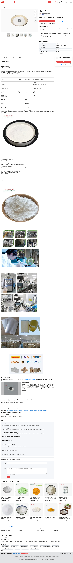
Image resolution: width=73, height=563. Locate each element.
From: (5, 463)
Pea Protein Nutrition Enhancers (55, 541)
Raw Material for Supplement (42, 410)
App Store (3, 553)
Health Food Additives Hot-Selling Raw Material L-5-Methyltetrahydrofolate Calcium (50, 498)
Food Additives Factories (14, 546)
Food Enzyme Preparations (19, 541)
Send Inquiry (47, 21)
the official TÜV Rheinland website (29, 379)
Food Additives (30, 410)
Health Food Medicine (55, 546)
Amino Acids (56, 528)
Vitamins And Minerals (39, 528)
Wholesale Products (36, 556)
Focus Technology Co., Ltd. (29, 559)
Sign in (71, 2)
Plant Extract (9, 410)
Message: (5, 468)
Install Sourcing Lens (26, 553)
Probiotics (35, 410)
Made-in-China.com (32, 557)
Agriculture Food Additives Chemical (7, 548)
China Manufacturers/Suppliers (28, 556)
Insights (57, 556)
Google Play (9, 553)
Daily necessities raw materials (5, 528)
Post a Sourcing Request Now (28, 476)
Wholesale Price (42, 556)
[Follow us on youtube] (68, 553)
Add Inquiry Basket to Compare (19, 38)
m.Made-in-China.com (39, 557)
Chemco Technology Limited (46, 13)
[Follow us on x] (65, 553)
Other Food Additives (5, 541)
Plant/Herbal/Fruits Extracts (5, 530)
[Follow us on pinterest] (70, 553)
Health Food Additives (25, 548)
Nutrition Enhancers (19, 7)
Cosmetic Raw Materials (40, 530)
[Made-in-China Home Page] (6, 2)
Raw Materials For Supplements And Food (25, 528)
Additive (11, 541)
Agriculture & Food (7, 7)
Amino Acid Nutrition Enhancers (43, 541)
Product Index (53, 556)
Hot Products (16, 556)
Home (2, 7)
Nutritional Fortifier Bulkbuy (34, 548)
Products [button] (17, 2)
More (2, 550)
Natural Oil (56, 530)
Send (8, 476)
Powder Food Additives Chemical (45, 546)
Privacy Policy (52, 559)
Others (2, 532)
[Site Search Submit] (49, 2)
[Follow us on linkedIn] (71, 553)
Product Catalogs (15, 526)
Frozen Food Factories (5, 546)
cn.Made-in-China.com (46, 557)
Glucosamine (13, 410)
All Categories (4, 5)
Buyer (49, 5)
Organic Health (17, 548)
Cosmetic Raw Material (24, 410)
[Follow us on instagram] (67, 553)
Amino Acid (18, 410)
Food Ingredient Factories (34, 546)
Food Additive (13, 7)
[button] (61, 2)
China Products (21, 556)
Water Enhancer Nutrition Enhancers (31, 541)
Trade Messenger (17, 553)
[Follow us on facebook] (64, 553)
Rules (71, 5)
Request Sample (54, 23)
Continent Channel (48, 556)
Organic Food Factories (24, 546)
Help (54, 5)
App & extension (59, 5)
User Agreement (42, 559)
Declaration (46, 559)
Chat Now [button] (64, 21)
